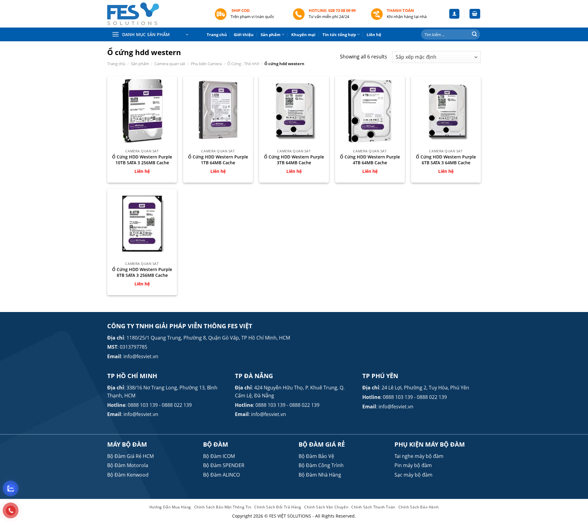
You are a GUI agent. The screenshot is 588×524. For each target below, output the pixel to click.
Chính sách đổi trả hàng (277, 507)
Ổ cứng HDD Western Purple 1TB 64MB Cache (218, 159)
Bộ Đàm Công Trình (321, 465)
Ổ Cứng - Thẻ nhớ (243, 63)
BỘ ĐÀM (215, 444)
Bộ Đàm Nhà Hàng (320, 474)
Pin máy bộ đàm (413, 465)
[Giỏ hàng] (475, 14)
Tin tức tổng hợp (339, 34)
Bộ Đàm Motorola (127, 465)
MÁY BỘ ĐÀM (127, 444)
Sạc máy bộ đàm (413, 474)
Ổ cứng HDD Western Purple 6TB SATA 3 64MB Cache (446, 159)
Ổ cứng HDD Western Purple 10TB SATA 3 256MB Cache (142, 159)
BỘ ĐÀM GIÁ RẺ (322, 444)
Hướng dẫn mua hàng (170, 507)
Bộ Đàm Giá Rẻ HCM (130, 456)
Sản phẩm (271, 34)
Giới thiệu (244, 34)
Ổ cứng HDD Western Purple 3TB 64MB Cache (294, 159)
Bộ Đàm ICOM (219, 456)
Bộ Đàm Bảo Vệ (316, 456)
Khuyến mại (303, 34)
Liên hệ (374, 34)
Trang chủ (217, 34)
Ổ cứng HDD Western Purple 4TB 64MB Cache (370, 159)
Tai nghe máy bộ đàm (418, 456)
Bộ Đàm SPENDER (223, 465)
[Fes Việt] (156, 14)
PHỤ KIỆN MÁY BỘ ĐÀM (429, 444)
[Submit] (474, 34)
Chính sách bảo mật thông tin (222, 507)
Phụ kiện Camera (206, 63)
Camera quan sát (169, 63)
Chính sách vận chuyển (326, 507)
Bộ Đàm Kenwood (128, 474)
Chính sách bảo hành (418, 507)
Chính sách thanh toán (373, 507)
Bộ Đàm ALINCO (221, 474)
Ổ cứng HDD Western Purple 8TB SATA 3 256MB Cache (142, 272)
